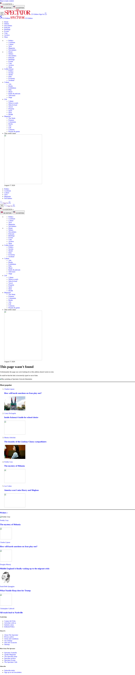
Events (6, 31)
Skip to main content (7, 1)
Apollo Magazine (10, 654)
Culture (10, 44)
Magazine (11, 48)
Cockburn (11, 42)
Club (5, 33)
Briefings (7, 29)
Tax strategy (8, 641)
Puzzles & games (14, 131)
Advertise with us (10, 623)
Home (6, 22)
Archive (7, 35)
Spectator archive (10, 658)
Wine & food (12, 105)
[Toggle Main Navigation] (2, 13)
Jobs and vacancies (10, 642)
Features (11, 120)
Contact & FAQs (10, 621)
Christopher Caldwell (7, 608)
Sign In (41, 14)
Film (9, 90)
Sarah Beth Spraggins (7, 586)
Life (5, 99)
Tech (10, 46)
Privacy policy (9, 637)
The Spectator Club (10, 662)
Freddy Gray (8, 462)
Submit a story (9, 625)
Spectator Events (9, 660)
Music (10, 92)
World (10, 75)
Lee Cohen (8, 486)
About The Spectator (11, 635)
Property (11, 109)
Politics (10, 40)
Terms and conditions (11, 639)
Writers (6, 24)
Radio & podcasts (14, 93)
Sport (10, 111)
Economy (11, 78)
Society (10, 73)
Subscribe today (9, 670)
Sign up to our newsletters (13, 672)
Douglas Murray (5, 564)
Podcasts (7, 27)
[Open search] (1, 203)
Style (10, 112)
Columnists (12, 122)
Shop (6, 37)
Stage (10, 97)
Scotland (11, 80)
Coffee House (9, 69)
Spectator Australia (10, 653)
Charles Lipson (9, 389)
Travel (10, 107)
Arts (9, 84)
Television (11, 95)
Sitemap (7, 644)
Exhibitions (12, 88)
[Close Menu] (2, 205)
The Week (11, 118)
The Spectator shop (10, 656)
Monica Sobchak (10, 437)
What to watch (13, 103)
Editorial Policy (9, 627)
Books (10, 86)
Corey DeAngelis (10, 413)
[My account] (45, 14)
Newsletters (8, 26)
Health (10, 114)
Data (10, 76)
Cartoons (11, 129)
